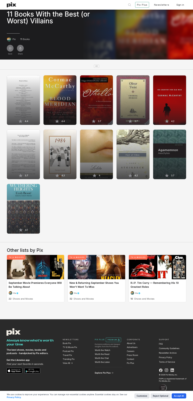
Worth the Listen (102, 362)
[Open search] (129, 5)
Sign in (180, 4)
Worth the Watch (102, 350)
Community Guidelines (169, 348)
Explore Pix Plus (103, 373)
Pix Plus (130, 363)
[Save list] (10, 48)
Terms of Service (167, 362)
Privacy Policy (165, 357)
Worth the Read (102, 354)
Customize (142, 396)
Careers (130, 351)
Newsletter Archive (168, 353)
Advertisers (132, 347)
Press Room (132, 355)
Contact (130, 359)
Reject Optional (160, 396)
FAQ (161, 344)
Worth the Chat (102, 358)
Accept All (179, 396)
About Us (131, 343)
